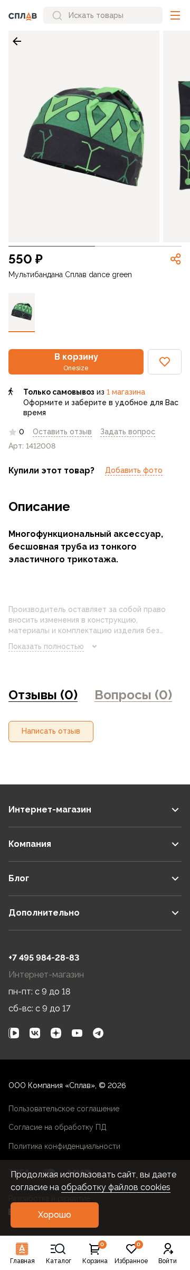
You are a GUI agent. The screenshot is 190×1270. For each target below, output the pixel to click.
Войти (167, 1261)
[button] (175, 15)
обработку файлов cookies (115, 1187)
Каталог (58, 1261)
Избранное (131, 1253)
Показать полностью (46, 646)
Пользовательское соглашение (63, 1108)
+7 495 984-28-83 (43, 958)
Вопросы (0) (133, 694)
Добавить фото (134, 470)
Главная (22, 1261)
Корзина (95, 1253)
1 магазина (126, 392)
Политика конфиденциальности (64, 1146)
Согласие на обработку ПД (57, 1127)
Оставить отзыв (62, 431)
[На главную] (22, 15)
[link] (17, 41)
